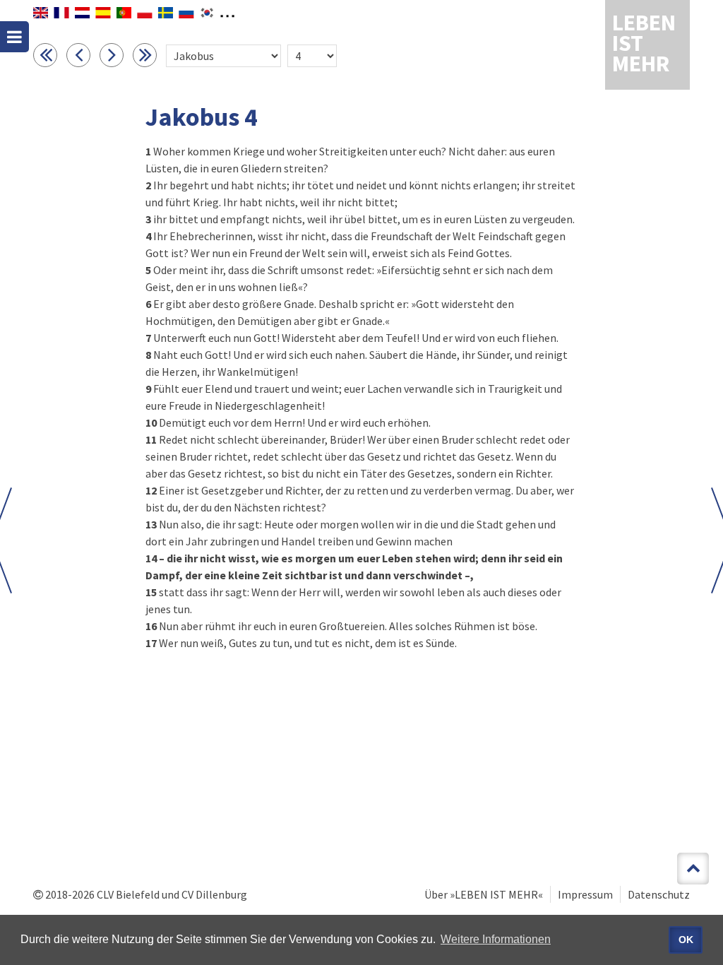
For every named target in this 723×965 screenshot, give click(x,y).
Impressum (585, 894)
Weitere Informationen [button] (496, 939)
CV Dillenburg (214, 894)
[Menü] (14, 36)
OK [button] (686, 939)
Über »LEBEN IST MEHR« (483, 894)
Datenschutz (659, 894)
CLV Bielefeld (128, 894)
